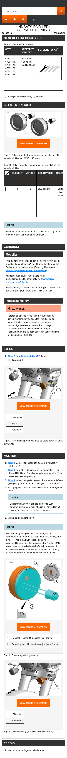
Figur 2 (11, 356)
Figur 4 (11, 462)
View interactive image (33, 143)
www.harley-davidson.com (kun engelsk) (26, 270)
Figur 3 (11, 470)
